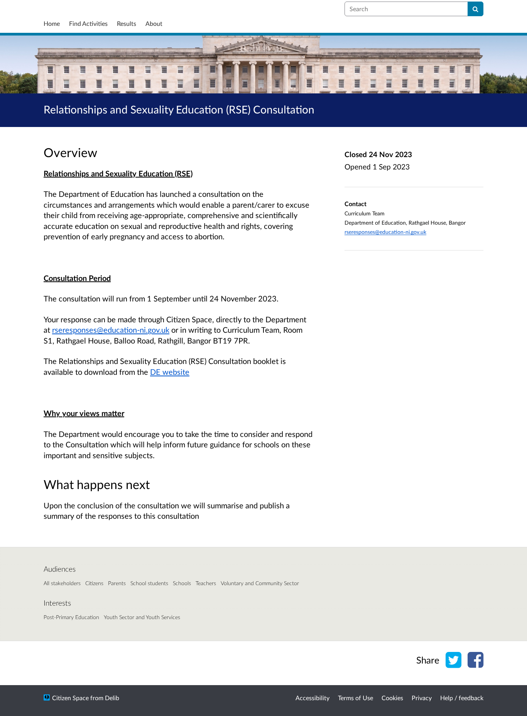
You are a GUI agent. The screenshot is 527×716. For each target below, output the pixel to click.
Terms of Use (355, 697)
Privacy (422, 697)
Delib (112, 697)
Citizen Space (70, 697)
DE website (169, 371)
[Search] (475, 9)
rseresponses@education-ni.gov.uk (110, 329)
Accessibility (312, 697)
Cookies (392, 697)
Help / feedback (461, 697)
